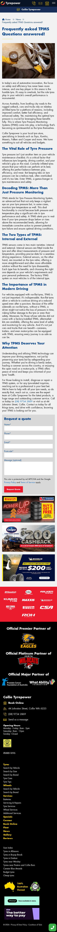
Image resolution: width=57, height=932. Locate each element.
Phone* (7, 433)
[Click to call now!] (33, 3)
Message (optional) (12, 460)
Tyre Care (7, 778)
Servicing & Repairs (12, 802)
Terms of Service (28, 482)
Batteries (7, 799)
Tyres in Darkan (10, 858)
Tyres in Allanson (11, 851)
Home (7, 19)
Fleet (6, 827)
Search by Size (10, 771)
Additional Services (12, 813)
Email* (7, 442)
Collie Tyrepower (30, 9)
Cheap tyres (8, 875)
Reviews (8, 838)
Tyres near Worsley (11, 861)
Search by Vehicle (11, 768)
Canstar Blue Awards (12, 868)
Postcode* (8, 451)
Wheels (7, 785)
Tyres (6, 764)
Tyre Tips (7, 781)
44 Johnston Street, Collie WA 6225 (27, 708)
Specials (7, 816)
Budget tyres (8, 872)
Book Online (10, 823)
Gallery (7, 834)
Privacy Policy (10, 482)
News (6, 831)
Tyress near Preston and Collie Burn (19, 865)
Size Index (8, 847)
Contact (7, 820)
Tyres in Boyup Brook (12, 854)
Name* (7, 424)
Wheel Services (10, 809)
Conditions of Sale (35, 925)
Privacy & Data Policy (19, 925)
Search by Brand (10, 774)
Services (7, 795)
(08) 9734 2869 (23, 401)
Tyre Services (9, 806)
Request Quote (13, 489)
